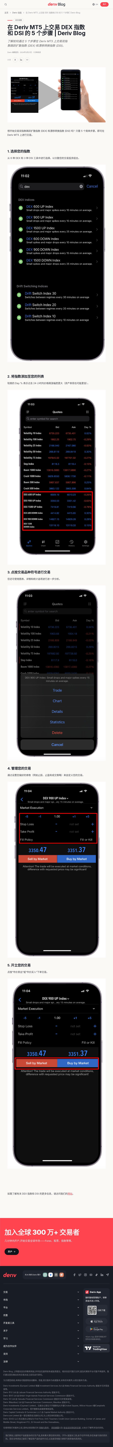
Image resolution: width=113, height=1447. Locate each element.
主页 (6, 12)
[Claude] (61, 1275)
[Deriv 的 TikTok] (96, 1275)
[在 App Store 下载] (96, 1321)
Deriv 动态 (17, 12)
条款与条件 (44, 1427)
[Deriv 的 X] (80, 1275)
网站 (70, 1193)
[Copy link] (27, 59)
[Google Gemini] (50, 1275)
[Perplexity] (56, 1275)
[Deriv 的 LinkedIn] (102, 1275)
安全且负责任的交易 (72, 1427)
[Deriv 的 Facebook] (74, 1275)
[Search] (5, 4)
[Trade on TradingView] (96, 1348)
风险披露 (55, 1427)
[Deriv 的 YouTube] (91, 1275)
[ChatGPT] (45, 1275)
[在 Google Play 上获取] (96, 1329)
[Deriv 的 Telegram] (107, 1275)
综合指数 (18, 20)
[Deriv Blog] (56, 4)
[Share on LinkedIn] (21, 59)
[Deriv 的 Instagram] (85, 1275)
